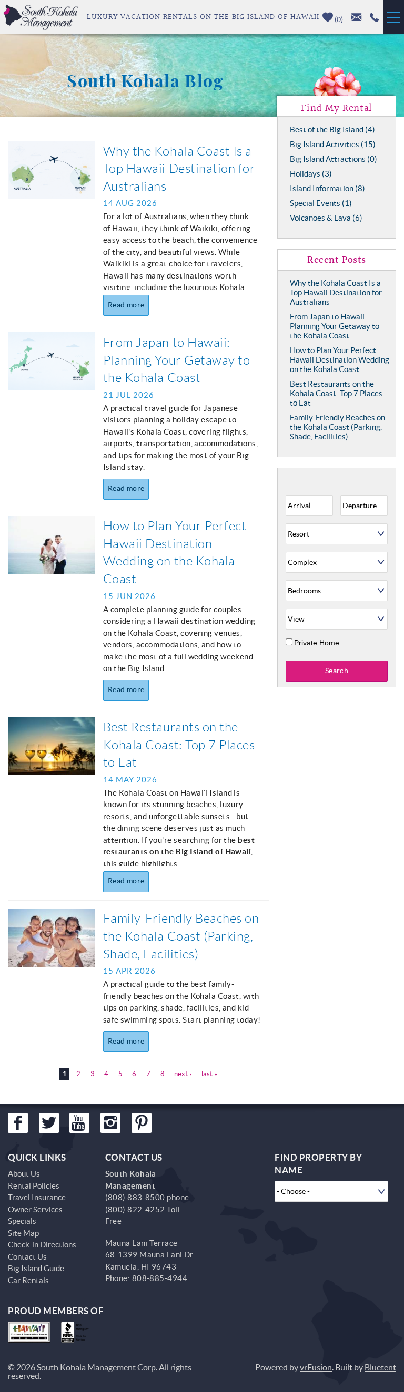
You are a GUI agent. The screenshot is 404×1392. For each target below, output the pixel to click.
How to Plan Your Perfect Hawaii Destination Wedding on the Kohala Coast (339, 360)
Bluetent (380, 1367)
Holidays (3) (311, 173)
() (338, 19)
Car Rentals (28, 1280)
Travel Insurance (37, 1197)
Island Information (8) (327, 188)
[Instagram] (110, 1123)
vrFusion (316, 1367)
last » (209, 1074)
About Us (24, 1173)
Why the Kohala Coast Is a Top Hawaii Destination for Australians (179, 169)
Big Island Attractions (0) (333, 158)
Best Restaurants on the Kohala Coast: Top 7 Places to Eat (179, 744)
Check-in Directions (42, 1244)
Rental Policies (33, 1185)
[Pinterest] (142, 1123)
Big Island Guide (36, 1268)
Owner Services (35, 1209)
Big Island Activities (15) (333, 144)
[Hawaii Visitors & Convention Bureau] (29, 1332)
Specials (22, 1220)
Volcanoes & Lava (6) (326, 217)
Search (337, 670)
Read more (126, 305)
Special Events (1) (321, 203)
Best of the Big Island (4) (332, 129)
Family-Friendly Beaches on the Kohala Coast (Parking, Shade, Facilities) (181, 936)
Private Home (316, 642)
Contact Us (27, 1256)
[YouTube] (79, 1123)
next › (182, 1074)
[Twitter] (49, 1123)
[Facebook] (18, 1123)
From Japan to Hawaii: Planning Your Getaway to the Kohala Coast (176, 360)
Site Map (23, 1233)
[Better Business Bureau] (77, 1332)
